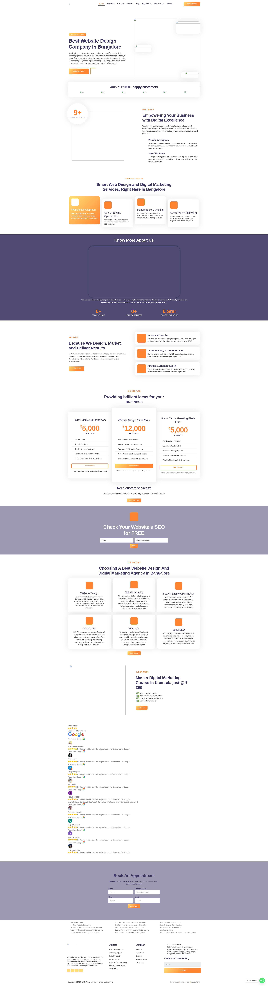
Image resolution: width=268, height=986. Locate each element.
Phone (110, 897)
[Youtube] (81, 970)
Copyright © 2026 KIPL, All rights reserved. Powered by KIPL (90, 982)
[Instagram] (72, 970)
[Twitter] (77, 970)
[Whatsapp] (262, 980)
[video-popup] (93, 71)
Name (110, 888)
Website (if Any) (141, 888)
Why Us (170, 4)
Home (101, 4)
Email (137, 897)
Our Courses (159, 4)
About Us (110, 4)
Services (120, 4)
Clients (130, 4)
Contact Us (146, 4)
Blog (137, 4)
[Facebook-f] (68, 970)
